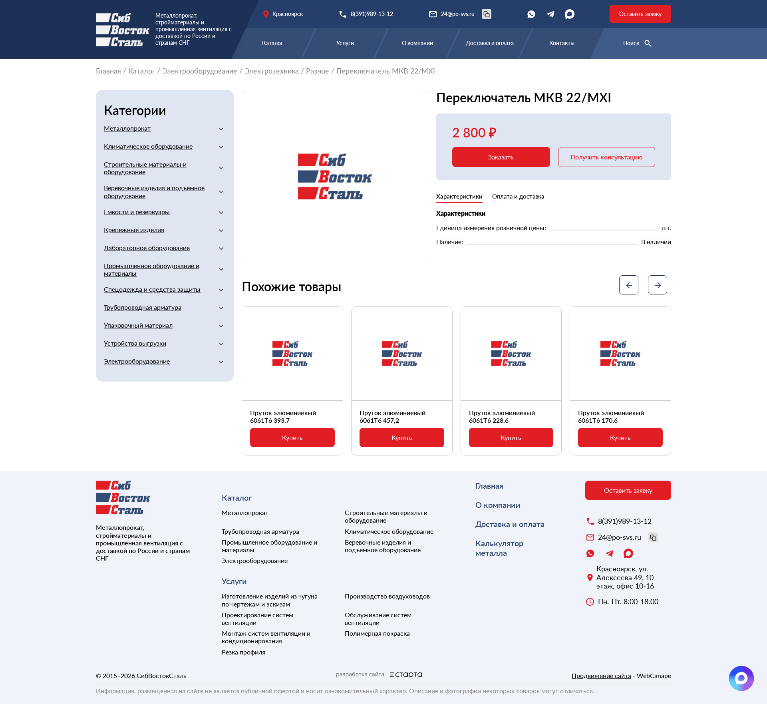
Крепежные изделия (134, 229)
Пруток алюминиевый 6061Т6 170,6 (611, 416)
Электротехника (271, 71)
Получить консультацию (606, 157)
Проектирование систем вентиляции (257, 618)
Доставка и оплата (490, 43)
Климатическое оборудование (148, 146)
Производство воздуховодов (387, 596)
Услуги (345, 43)
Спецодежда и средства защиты (152, 289)
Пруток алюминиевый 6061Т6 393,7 (283, 416)
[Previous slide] (628, 284)
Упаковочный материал (138, 325)
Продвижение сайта (601, 675)
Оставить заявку (640, 13)
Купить (292, 437)
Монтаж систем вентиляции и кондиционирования (266, 636)
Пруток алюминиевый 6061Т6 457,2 (392, 416)
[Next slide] (657, 284)
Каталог (272, 43)
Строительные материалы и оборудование (145, 167)
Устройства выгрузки (135, 343)
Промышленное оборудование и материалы (151, 269)
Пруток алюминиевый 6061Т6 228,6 (502, 416)
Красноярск (287, 13)
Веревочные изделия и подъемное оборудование (154, 191)
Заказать (501, 157)
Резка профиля (243, 652)
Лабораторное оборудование (147, 247)
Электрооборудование (199, 71)
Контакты (561, 43)
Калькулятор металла (499, 547)
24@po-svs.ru (458, 13)
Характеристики (459, 196)
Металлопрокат (127, 128)
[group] (335, 176)
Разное (317, 71)
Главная (108, 71)
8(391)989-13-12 (372, 13)
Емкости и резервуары (137, 211)
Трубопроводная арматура (142, 307)
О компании (417, 43)
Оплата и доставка (518, 196)
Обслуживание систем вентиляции (378, 618)
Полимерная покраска (377, 633)
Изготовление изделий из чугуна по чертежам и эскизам (270, 599)
